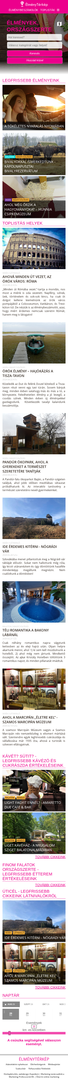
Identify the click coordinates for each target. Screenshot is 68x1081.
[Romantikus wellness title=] (34, 624)
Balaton (10, 156)
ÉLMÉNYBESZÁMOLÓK (23, 10)
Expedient (34, 1074)
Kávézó (21, 797)
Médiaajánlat (54, 1064)
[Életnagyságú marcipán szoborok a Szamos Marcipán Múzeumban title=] (34, 711)
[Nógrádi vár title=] (34, 540)
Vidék (8, 200)
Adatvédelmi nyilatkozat (17, 1064)
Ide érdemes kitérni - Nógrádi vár (35, 937)
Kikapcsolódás (24, 156)
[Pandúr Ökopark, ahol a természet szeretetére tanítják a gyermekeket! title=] (34, 456)
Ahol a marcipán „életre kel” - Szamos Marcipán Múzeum (30, 719)
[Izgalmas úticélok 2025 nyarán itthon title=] (33, 107)
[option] (33, 108)
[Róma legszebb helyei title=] (34, 270)
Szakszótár (21, 1068)
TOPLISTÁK (47, 10)
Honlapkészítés (11, 1074)
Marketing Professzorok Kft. (21, 1076)
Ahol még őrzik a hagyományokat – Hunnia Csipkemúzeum (28, 209)
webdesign (24, 1074)
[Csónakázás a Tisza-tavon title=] (34, 365)
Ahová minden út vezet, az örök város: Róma (26, 279)
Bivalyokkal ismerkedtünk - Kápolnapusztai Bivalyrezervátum (29, 166)
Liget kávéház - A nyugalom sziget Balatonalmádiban (29, 847)
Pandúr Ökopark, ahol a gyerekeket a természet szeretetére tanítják (25, 467)
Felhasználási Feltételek (39, 1068)
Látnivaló (15, 273)
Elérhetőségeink (38, 1064)
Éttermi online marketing (47, 1076)
